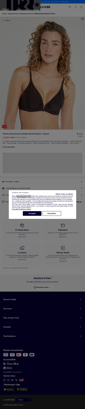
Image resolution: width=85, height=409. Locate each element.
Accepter (32, 213)
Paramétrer (51, 213)
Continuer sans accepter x (20, 192)
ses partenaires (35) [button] (23, 196)
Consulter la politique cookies (21, 209)
